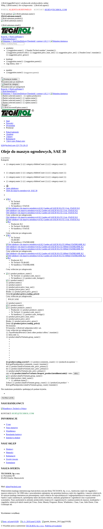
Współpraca (10, 431)
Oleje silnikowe (12, 188)
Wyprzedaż (10, 125)
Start (8, 121)
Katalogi (9, 134)
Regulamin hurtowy (14, 434)
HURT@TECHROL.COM (56, 10)
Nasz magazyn (12, 428)
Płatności (9, 452)
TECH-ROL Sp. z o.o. (35, 526)
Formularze (10, 463)
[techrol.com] (17, 34)
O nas (8, 424)
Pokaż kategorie (12, 132)
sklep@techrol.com (13, 487)
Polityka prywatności (53, 526)
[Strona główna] (7, 186)
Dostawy (9, 449)
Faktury (9, 136)
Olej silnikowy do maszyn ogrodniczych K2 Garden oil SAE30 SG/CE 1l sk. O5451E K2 (42, 210)
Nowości (9, 123)
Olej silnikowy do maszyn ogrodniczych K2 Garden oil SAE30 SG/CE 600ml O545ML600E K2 (45, 247)
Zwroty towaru (12, 459)
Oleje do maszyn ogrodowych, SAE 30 (21, 191)
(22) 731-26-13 (22, 145)
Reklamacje (10, 139)
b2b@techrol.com (8, 145)
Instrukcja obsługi (13, 438)
